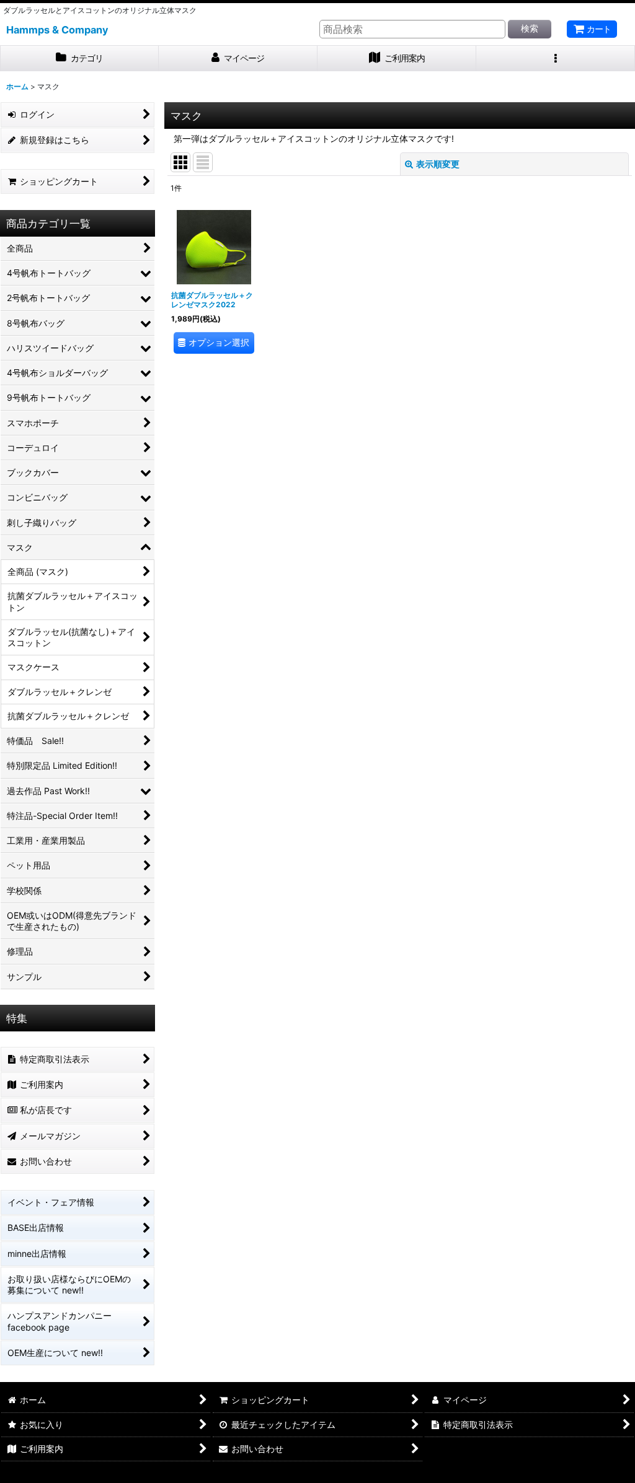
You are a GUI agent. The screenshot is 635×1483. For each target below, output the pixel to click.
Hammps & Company (57, 30)
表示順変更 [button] (438, 164)
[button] (555, 58)
